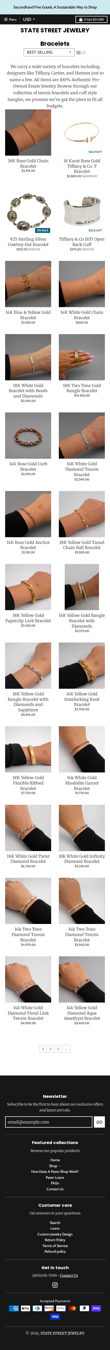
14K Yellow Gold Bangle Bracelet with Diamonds (82, 621)
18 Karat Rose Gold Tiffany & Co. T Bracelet (81, 166)
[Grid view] (78, 52)
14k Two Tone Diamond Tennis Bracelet (28, 934)
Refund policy (55, 1251)
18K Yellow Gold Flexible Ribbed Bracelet (28, 783)
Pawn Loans (55, 1177)
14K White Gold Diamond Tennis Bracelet (81, 469)
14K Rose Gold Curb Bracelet (28, 466)
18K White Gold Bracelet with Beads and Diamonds (28, 391)
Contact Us (55, 1189)
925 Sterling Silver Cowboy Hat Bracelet (28, 242)
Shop (53, 1166)
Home (55, 1160)
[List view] (84, 52)
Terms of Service (55, 1245)
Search (55, 1222)
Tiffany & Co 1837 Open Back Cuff (82, 242)
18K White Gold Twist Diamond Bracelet (28, 859)
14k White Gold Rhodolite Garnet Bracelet (82, 783)
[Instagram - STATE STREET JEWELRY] (55, 1285)
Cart (94, 19)
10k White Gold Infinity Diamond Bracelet (82, 859)
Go (99, 1122)
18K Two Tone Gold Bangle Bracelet (82, 388)
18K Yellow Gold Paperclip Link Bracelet (28, 618)
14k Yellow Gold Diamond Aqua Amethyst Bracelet (82, 1013)
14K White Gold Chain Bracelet (81, 315)
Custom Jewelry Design (55, 1234)
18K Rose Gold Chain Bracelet (28, 163)
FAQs (55, 1183)
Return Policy (55, 1240)
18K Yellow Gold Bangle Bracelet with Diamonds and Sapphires (28, 701)
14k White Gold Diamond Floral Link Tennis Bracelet (28, 1013)
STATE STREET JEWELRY (55, 30)
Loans (55, 1228)
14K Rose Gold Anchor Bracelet (28, 545)
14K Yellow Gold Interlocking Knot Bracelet (82, 699)
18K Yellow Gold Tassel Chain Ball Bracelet (81, 545)
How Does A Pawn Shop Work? (55, 1171)
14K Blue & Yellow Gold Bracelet (28, 315)
